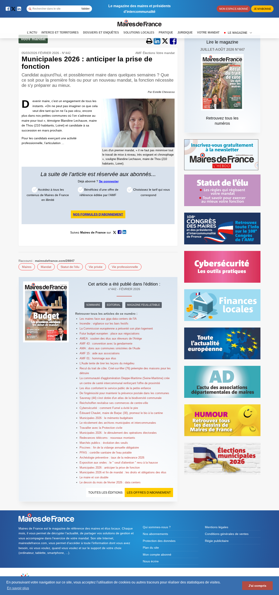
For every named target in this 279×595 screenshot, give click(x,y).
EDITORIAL (114, 304)
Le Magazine (238, 32)
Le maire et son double (94, 477)
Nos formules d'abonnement (98, 214)
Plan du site (151, 547)
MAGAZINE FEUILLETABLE (143, 304)
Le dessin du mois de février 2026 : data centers (110, 482)
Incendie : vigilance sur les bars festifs (104, 323)
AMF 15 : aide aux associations (100, 353)
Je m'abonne (262, 8)
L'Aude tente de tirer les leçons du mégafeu (107, 363)
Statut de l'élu (70, 267)
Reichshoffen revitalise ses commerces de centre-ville (114, 403)
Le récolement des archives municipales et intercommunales (118, 422)
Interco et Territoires (60, 32)
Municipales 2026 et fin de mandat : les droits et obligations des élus (123, 472)
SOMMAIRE (93, 304)
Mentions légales (216, 527)
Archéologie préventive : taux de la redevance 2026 (112, 457)
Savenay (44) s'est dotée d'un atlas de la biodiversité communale (121, 398)
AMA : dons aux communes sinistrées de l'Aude (110, 348)
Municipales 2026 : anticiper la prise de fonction (110, 467)
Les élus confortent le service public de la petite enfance (115, 388)
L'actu (32, 32)
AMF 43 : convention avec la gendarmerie (106, 343)
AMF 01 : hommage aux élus (98, 358)
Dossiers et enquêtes (101, 32)
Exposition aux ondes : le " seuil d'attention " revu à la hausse (119, 462)
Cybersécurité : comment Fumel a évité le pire (109, 408)
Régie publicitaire (217, 541)
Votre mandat (208, 32)
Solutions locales (138, 32)
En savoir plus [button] (18, 588)
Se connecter (109, 181)
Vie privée (95, 267)
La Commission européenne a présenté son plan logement (116, 328)
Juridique (185, 32)
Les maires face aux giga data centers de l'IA (108, 318)
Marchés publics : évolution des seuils (104, 442)
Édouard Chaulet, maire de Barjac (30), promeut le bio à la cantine (121, 413)
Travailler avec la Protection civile (101, 427)
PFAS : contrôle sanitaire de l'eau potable (106, 452)
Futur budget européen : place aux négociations (110, 333)
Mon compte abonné (157, 554)
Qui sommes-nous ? (157, 527)
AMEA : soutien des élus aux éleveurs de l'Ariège (111, 338)
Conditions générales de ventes (226, 534)
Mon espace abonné (233, 8)
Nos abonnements (155, 534)
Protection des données (159, 541)
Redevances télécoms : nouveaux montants (107, 437)
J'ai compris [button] (257, 585)
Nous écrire (151, 561)
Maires (26, 267)
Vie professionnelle (125, 267)
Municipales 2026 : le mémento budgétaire (106, 418)
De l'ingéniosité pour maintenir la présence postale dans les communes (124, 393)
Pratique (166, 32)
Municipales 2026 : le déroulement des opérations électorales (118, 432)
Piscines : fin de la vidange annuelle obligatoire (109, 447)
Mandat (46, 267)
